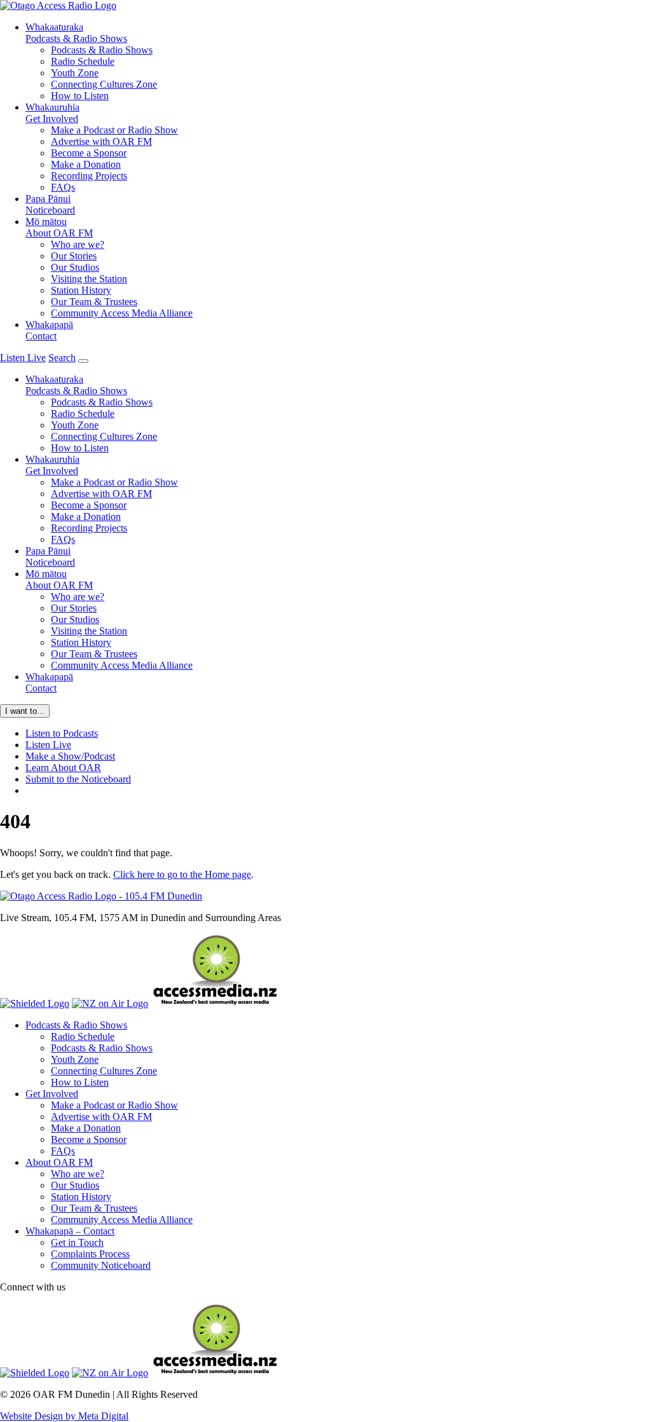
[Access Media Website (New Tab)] (215, 1003)
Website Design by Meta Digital (64, 1416)
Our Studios (75, 267)
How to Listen (80, 95)
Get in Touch (77, 1242)
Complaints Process (90, 1253)
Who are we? (77, 244)
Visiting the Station (89, 278)
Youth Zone (75, 72)
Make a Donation (86, 164)
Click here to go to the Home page (182, 874)
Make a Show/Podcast (70, 756)
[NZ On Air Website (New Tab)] (110, 1003)
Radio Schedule (82, 61)
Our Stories (74, 255)
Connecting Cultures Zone (104, 84)
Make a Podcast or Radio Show (114, 130)
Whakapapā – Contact (69, 1231)
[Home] (101, 896)
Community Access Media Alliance (122, 313)
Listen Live (48, 744)
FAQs (63, 187)
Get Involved (52, 113)
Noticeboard (50, 204)
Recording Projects (89, 175)
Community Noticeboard (101, 1265)
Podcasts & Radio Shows (76, 33)
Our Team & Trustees (94, 301)
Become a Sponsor (89, 152)
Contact (49, 330)
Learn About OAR (63, 767)
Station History (81, 290)
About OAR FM (59, 227)
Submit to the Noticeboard (78, 779)
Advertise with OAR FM (101, 141)
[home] (58, 5)
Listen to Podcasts (61, 733)
